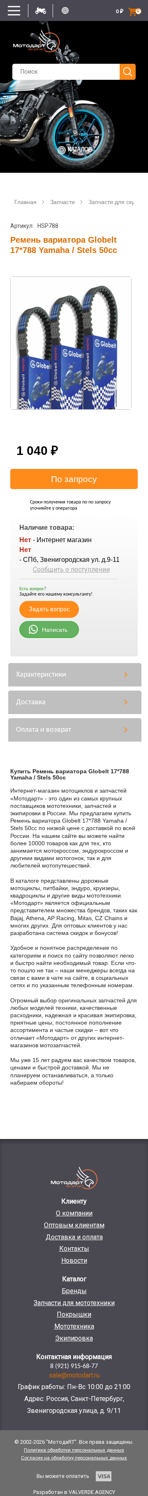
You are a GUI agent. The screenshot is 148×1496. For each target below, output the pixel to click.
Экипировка (74, 1338)
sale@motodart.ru (74, 1375)
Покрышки (74, 1314)
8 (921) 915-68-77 (74, 1366)
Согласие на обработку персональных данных (74, 1458)
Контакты (74, 1248)
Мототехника (74, 1326)
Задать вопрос (49, 609)
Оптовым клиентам (74, 1225)
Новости (74, 1260)
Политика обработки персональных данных (74, 1450)
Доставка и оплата (74, 1237)
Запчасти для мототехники (74, 1303)
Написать (54, 629)
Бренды (74, 1291)
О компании (74, 1213)
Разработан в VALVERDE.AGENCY (74, 1492)
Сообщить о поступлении (71, 569)
